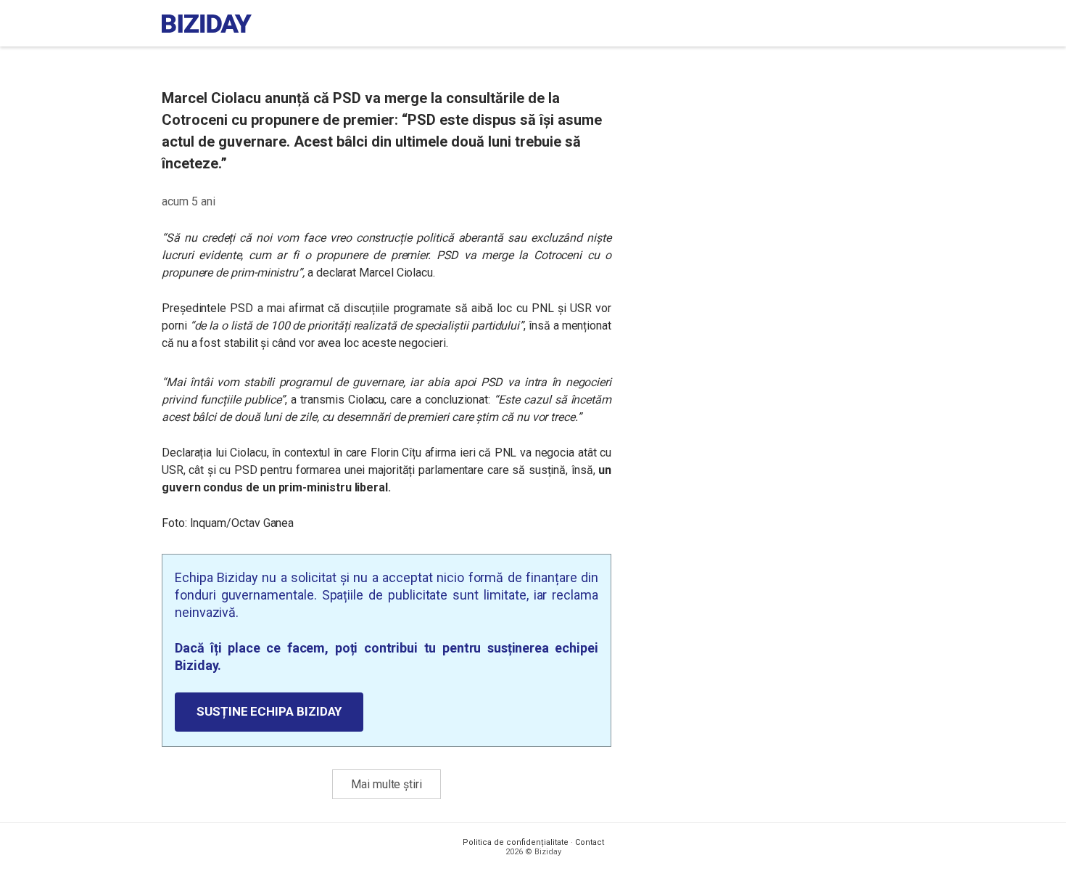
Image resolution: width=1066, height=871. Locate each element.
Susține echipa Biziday (269, 711)
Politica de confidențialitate (516, 842)
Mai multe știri (386, 784)
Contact (589, 842)
